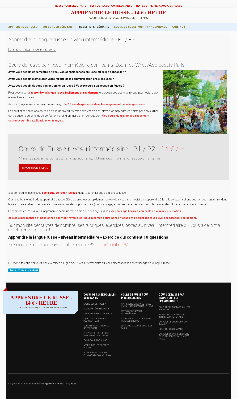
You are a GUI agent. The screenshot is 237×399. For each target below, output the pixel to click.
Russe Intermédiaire (94, 26)
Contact (178, 26)
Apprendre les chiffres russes (96, 346)
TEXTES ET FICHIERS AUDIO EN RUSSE (159, 5)
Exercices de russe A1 (95, 304)
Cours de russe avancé (171, 329)
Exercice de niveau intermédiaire (131, 312)
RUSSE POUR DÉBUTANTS (70, 5)
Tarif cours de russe (95, 340)
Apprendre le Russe (22, 26)
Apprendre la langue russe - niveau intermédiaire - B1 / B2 (71, 39)
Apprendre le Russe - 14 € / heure (60, 384)
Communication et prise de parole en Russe (136, 319)
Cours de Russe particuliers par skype (174, 308)
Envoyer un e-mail (35, 167)
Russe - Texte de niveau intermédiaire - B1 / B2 (172, 315)
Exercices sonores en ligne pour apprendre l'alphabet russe (174, 336)
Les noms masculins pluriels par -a (136, 327)
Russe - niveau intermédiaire (24, 270)
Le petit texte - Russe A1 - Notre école (97, 327)
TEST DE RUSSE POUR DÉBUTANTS (111, 5)
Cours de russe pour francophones (140, 26)
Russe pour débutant (58, 26)
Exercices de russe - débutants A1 (94, 319)
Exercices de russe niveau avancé (173, 323)
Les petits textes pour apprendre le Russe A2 (96, 334)
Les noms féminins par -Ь (96, 309)
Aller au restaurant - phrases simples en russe (97, 353)
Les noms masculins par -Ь (97, 313)
